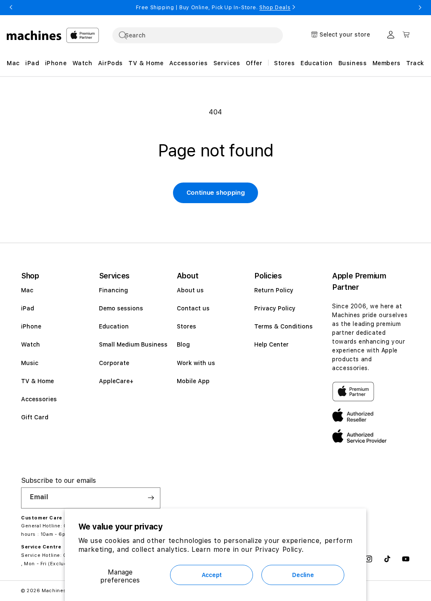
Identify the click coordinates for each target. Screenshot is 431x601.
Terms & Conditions (283, 326)
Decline (303, 575)
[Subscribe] (150, 497)
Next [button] (420, 7)
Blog (183, 344)
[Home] (34, 35)
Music (29, 363)
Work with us (196, 363)
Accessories (39, 399)
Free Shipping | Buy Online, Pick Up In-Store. (213, 8)
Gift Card (34, 417)
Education (114, 326)
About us (190, 290)
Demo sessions (121, 308)
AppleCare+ (116, 381)
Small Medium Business (133, 344)
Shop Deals (274, 8)
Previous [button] (11, 7)
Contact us (193, 308)
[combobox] (197, 35)
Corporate (114, 363)
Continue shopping (215, 192)
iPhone (31, 326)
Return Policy (273, 290)
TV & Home (37, 381)
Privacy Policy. (279, 549)
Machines (54, 590)
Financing (113, 290)
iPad (27, 308)
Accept (212, 575)
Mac (27, 290)
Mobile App (193, 381)
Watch (30, 344)
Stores (186, 326)
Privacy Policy (274, 308)
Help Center (271, 344)
